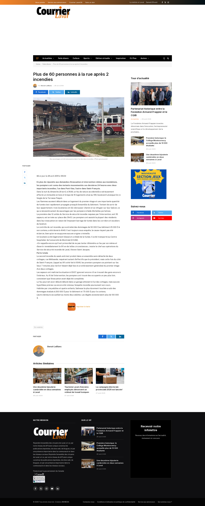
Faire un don (90, 2)
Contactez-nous (88, 502)
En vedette (38, 327)
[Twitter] (24, 177)
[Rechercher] (168, 58)
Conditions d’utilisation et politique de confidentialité (116, 502)
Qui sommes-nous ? (165, 502)
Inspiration (121, 58)
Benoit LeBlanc (46, 85)
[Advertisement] (102, 37)
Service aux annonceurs (57, 2)
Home (38, 64)
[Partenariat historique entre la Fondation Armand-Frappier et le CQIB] (151, 93)
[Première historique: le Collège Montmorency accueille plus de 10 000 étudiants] (137, 140)
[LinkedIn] (24, 183)
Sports (87, 58)
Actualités (47, 58)
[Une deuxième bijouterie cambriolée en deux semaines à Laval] (47, 376)
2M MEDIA (65, 502)
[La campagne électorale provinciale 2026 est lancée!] (110, 376)
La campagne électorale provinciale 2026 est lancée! (109, 388)
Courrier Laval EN (75, 2)
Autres (144, 58)
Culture (76, 58)
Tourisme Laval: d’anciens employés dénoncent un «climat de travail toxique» (77, 389)
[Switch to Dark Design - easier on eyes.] (164, 58)
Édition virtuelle (103, 58)
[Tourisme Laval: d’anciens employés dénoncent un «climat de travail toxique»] (79, 376)
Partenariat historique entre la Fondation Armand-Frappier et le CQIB (149, 112)
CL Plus (133, 58)
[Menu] (37, 58)
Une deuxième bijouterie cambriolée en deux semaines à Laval (47, 389)
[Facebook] (24, 172)
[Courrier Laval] (53, 12)
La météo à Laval (137, 2)
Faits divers (63, 58)
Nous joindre (40, 2)
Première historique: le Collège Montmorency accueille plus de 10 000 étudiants (156, 142)
